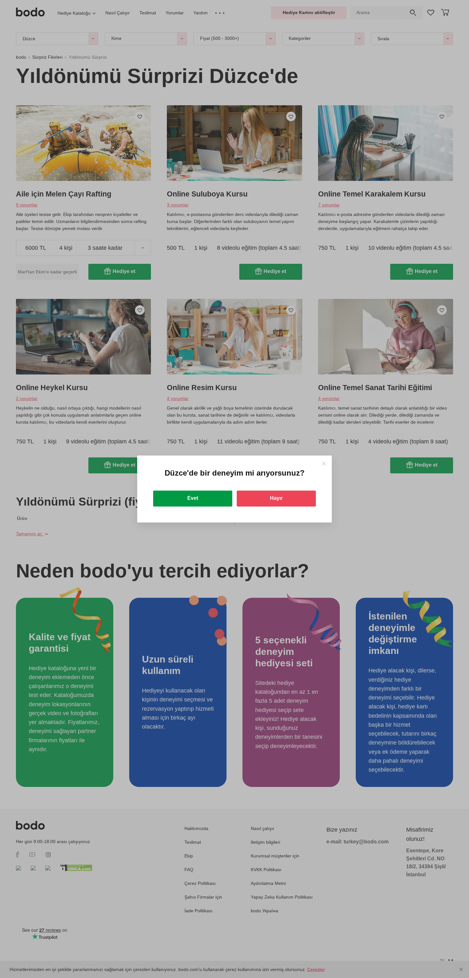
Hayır (276, 498)
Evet (192, 498)
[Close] (323, 463)
